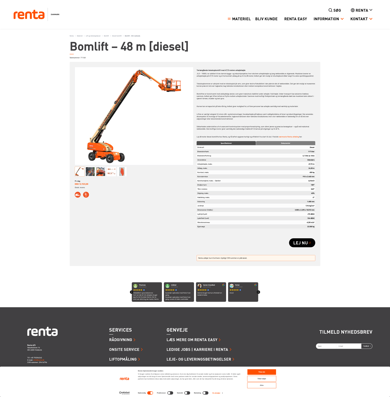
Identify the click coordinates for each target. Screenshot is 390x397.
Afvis (262, 385)
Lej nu (300, 242)
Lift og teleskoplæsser (93, 36)
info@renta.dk (38, 360)
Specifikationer (226, 143)
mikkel (141, 285)
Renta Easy (295, 18)
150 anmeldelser (215, 305)
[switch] (170, 393)
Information (326, 18)
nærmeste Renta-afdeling (289, 137)
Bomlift (106, 36)
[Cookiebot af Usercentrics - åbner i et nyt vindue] (124, 393)
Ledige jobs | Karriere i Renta (197, 349)
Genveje (177, 330)
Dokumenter (285, 143)
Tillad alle (261, 372)
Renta (362, 10)
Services (120, 330)
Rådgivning (120, 339)
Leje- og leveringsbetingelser (199, 359)
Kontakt (359, 18)
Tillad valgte (261, 379)
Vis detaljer (216, 393)
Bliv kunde (266, 18)
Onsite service (124, 349)
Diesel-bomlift (117, 36)
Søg (337, 10)
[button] (258, 292)
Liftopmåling (123, 359)
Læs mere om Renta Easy (192, 339)
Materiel (241, 18)
